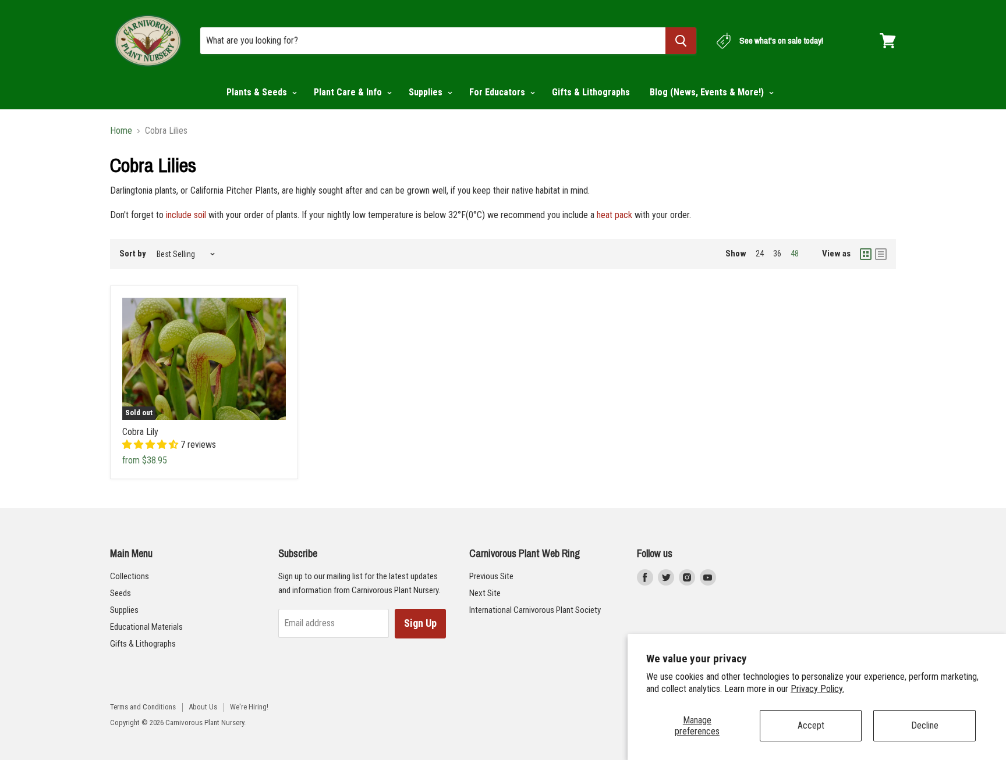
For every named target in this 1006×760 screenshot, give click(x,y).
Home (121, 131)
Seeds (120, 593)
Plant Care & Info (349, 92)
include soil (186, 214)
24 (760, 253)
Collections (129, 576)
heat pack (614, 214)
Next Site (485, 593)
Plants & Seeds (257, 92)
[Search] (680, 40)
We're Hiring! (249, 706)
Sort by (132, 254)
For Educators (498, 92)
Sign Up (420, 623)
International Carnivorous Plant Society (535, 610)
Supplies (427, 92)
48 (795, 253)
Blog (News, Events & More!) (708, 92)
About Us (203, 706)
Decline (924, 725)
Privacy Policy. (817, 688)
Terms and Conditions (143, 706)
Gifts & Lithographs (591, 92)
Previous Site (491, 576)
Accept (811, 725)
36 (777, 253)
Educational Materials (146, 627)
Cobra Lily (140, 431)
